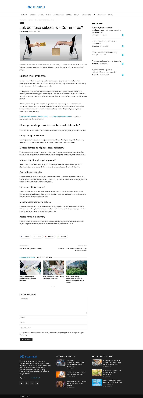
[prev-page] (51, 286)
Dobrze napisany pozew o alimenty (31, 248)
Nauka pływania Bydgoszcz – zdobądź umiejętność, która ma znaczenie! (113, 382)
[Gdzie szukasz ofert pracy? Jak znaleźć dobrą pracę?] (60, 374)
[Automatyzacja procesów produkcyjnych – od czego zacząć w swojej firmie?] (97, 362)
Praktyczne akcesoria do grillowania (106, 61)
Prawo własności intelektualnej (104, 52)
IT (94, 14)
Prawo (48, 14)
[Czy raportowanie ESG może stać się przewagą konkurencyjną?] (53, 268)
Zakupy (76, 14)
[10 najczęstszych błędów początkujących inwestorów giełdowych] (30, 268)
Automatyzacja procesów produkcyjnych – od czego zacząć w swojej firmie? (106, 30)
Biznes (23, 14)
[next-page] (54, 286)
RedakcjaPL (26, 31)
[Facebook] (21, 383)
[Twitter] (32, 383)
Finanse (33, 14)
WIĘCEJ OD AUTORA (44, 257)
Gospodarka (86, 14)
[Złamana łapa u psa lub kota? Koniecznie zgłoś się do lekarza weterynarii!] (60, 384)
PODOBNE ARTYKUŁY (27, 257)
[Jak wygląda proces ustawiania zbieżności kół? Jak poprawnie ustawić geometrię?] (60, 362)
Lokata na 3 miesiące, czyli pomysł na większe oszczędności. (112, 372)
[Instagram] (27, 383)
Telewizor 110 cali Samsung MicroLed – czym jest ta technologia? (72, 249)
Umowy (68, 14)
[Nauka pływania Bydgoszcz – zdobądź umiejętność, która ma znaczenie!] (97, 382)
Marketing (101, 14)
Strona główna (23, 20)
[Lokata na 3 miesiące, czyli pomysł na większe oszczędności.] (97, 372)
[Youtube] (37, 383)
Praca (41, 14)
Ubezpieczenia (58, 14)
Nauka (110, 14)
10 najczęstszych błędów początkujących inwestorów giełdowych (28, 278)
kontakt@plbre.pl (34, 378)
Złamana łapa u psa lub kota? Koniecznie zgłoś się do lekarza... (77, 383)
